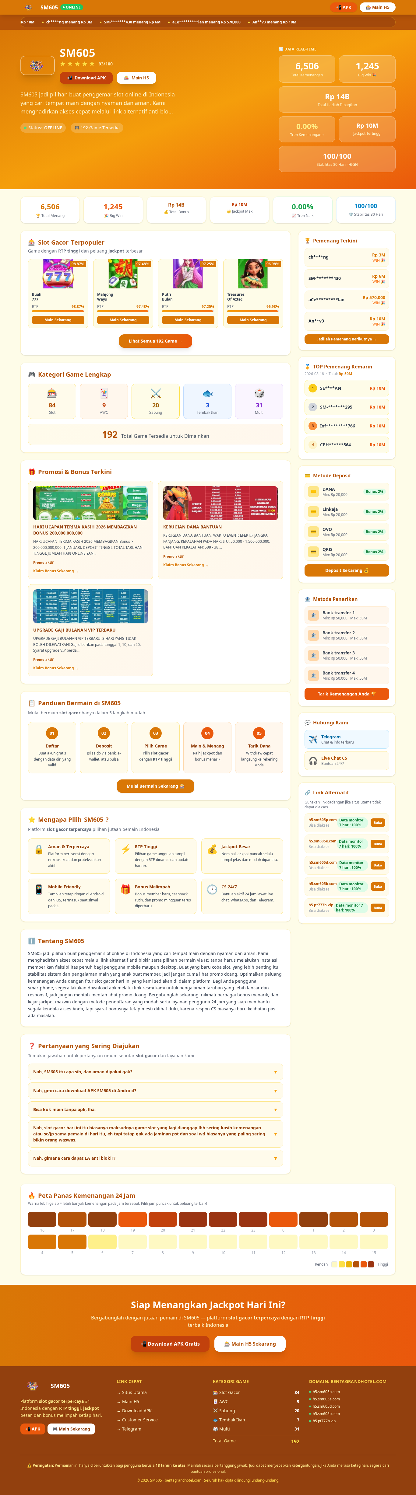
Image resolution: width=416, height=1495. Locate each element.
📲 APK (343, 7)
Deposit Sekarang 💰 (347, 570)
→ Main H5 (128, 1401)
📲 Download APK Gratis (170, 1343)
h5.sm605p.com (326, 1391)
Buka (378, 822)
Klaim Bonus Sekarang (56, 571)
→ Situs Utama (132, 1392)
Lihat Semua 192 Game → (155, 341)
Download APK (86, 78)
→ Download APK (134, 1410)
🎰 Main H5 (378, 7)
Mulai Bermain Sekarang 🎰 (156, 786)
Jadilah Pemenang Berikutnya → (346, 339)
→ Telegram (129, 1429)
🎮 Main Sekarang (71, 1429)
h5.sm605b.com (326, 1413)
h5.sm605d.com (326, 1406)
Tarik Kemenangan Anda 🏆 (347, 694)
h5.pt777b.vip (324, 1421)
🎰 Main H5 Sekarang (250, 1343)
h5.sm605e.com (326, 1399)
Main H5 (136, 78)
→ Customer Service (137, 1420)
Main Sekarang (58, 319)
